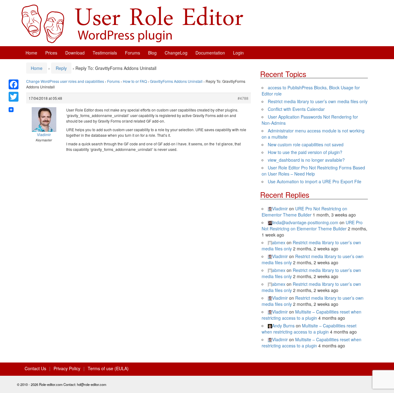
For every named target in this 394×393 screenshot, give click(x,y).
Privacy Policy (67, 368)
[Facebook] (13, 84)
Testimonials (105, 53)
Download (75, 53)
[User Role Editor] (132, 23)
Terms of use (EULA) (108, 368)
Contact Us (35, 368)
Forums (132, 53)
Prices (51, 53)
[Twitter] (13, 97)
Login (238, 53)
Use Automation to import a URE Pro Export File (314, 181)
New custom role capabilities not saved (306, 144)
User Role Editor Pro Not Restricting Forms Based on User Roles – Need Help (313, 170)
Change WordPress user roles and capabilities (65, 81)
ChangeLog (176, 53)
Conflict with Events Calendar (296, 109)
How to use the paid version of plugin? (305, 152)
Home (31, 53)
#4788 (243, 98)
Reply (61, 68)
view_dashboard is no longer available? (306, 160)
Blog (152, 53)
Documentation (210, 53)
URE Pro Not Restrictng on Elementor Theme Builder (304, 211)
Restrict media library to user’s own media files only (318, 101)
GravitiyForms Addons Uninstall (176, 81)
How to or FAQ (135, 81)
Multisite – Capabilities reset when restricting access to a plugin (311, 315)
